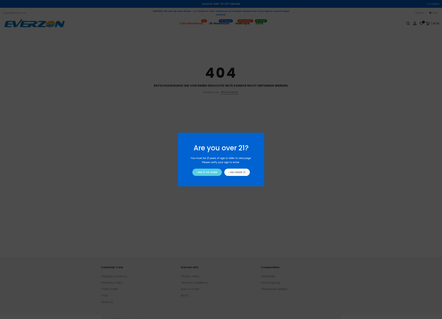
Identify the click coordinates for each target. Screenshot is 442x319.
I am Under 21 (237, 172)
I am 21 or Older (207, 172)
